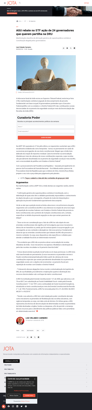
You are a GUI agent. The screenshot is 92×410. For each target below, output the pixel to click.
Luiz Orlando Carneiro (23, 47)
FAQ (4, 396)
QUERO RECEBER (46, 137)
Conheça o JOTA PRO (11, 361)
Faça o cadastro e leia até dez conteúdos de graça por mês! (47, 178)
